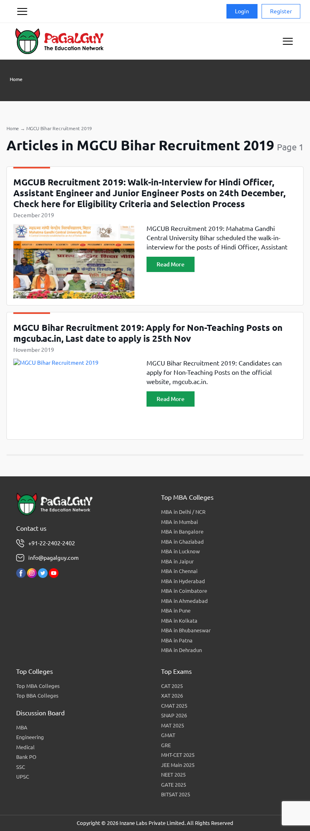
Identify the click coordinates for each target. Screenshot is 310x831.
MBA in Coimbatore (184, 591)
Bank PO (26, 757)
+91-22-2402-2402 (51, 543)
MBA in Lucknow (180, 551)
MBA (21, 727)
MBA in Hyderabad (183, 581)
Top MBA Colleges (38, 686)
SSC (20, 767)
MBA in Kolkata (179, 620)
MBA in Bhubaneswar (186, 630)
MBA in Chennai (179, 571)
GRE (166, 745)
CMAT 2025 (174, 705)
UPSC (22, 776)
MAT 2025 (172, 725)
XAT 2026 (172, 695)
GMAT (168, 735)
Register (281, 11)
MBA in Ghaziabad (182, 541)
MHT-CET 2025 (178, 755)
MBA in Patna (177, 640)
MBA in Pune (176, 610)
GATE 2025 (173, 784)
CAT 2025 (172, 686)
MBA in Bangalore (182, 531)
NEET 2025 (173, 774)
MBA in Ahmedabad (184, 601)
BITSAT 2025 (175, 794)
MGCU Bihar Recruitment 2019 (59, 128)
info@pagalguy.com (53, 558)
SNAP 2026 (174, 715)
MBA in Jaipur (177, 561)
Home (16, 79)
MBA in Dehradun (181, 650)
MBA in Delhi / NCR (183, 512)
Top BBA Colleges (37, 695)
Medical (25, 747)
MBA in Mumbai (179, 522)
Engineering (30, 737)
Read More (170, 264)
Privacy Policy (22, 42)
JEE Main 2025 (178, 765)
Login (242, 11)
